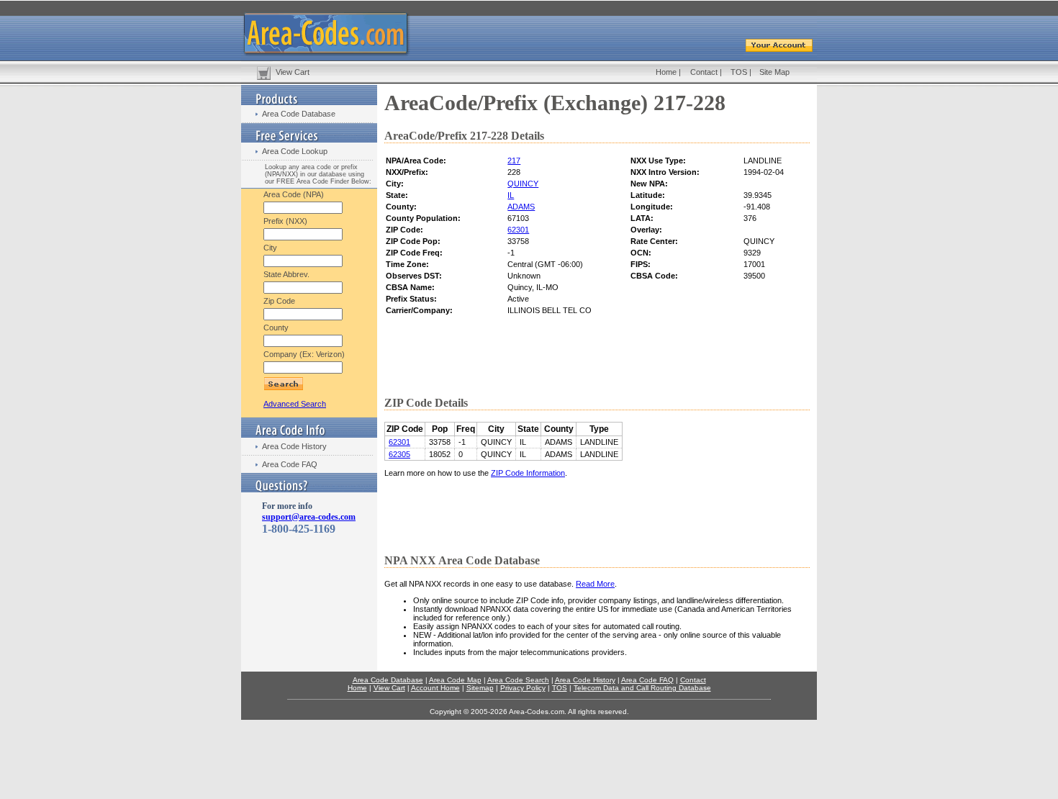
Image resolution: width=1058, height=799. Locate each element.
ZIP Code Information (528, 473)
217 (513, 160)
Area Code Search (518, 680)
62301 (518, 229)
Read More (595, 583)
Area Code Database (298, 113)
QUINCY (522, 183)
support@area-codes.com (309, 517)
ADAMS (521, 206)
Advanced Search (294, 404)
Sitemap (480, 688)
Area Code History (294, 446)
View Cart (292, 72)
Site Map (774, 72)
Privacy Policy (523, 688)
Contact (704, 72)
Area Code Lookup (294, 151)
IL (510, 195)
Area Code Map (455, 680)
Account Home (435, 688)
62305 (399, 454)
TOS (739, 72)
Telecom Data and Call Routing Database (642, 688)
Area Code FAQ (289, 464)
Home (666, 72)
